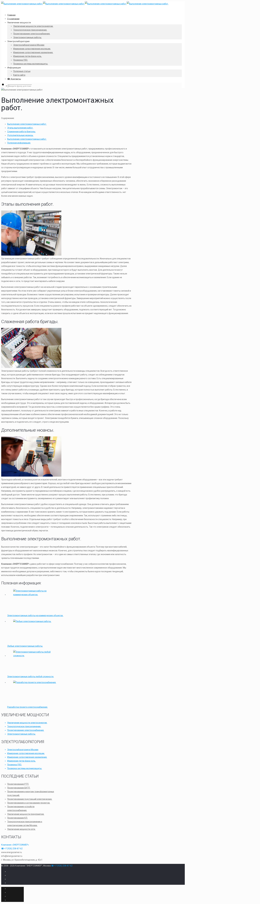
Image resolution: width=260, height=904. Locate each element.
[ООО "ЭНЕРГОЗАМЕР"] (85, 3)
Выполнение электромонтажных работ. (27, 124)
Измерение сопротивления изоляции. (26, 753)
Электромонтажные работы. (21, 734)
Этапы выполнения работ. (20, 128)
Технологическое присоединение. (24, 726)
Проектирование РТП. (18, 784)
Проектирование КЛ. (17, 818)
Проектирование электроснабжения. (25, 730)
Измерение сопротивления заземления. (27, 757)
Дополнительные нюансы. (20, 135)
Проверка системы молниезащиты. (24, 768)
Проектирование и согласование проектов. (28, 803)
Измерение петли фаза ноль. (21, 761)
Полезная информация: (19, 143)
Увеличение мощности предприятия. (25, 814)
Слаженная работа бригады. (21, 131)
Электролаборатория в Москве (22, 749)
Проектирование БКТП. (18, 788)
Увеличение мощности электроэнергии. (27, 722)
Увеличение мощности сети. (21, 829)
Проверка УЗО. (14, 764)
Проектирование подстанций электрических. (29, 799)
